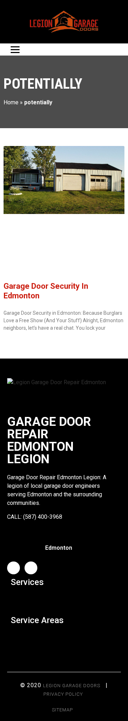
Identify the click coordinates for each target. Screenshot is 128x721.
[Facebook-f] (13, 567)
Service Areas (37, 620)
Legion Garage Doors (71, 685)
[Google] (31, 567)
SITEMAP (62, 709)
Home (11, 102)
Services (27, 582)
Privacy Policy (63, 694)
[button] (64, 599)
